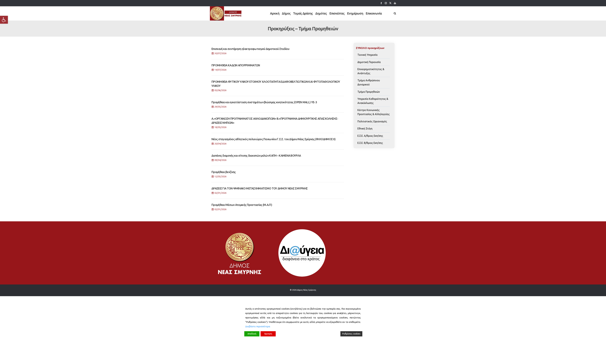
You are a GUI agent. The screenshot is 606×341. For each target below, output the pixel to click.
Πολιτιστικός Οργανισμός (372, 121)
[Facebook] (381, 3)
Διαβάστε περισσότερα (257, 326)
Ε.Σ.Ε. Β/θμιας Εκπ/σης (370, 142)
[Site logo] (226, 13)
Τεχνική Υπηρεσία (367, 54)
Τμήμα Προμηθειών (368, 91)
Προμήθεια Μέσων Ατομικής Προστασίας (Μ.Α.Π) (241, 204)
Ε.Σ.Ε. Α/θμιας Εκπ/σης (370, 135)
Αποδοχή (251, 333)
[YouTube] (395, 3)
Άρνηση (268, 333)
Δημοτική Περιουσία (369, 62)
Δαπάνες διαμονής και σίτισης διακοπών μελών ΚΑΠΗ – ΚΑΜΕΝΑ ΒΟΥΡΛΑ (256, 155)
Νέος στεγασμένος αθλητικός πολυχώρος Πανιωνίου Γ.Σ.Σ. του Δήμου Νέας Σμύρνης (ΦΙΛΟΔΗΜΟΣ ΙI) (273, 139)
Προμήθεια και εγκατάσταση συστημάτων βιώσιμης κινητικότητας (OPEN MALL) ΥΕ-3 (264, 102)
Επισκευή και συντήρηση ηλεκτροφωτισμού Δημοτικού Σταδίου (250, 48)
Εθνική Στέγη (364, 128)
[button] (4, 20)
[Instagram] (385, 3)
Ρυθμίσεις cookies (351, 333)
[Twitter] (390, 3)
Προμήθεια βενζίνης (223, 171)
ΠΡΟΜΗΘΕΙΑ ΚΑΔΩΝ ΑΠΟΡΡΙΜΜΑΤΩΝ (235, 65)
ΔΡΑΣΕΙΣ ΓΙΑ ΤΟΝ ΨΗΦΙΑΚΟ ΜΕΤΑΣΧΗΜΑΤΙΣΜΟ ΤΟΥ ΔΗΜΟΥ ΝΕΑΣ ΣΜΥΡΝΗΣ (259, 188)
